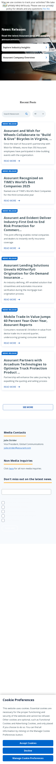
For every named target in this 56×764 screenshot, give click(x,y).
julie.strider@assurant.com (17, 447)
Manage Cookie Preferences (28, 758)
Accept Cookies (28, 743)
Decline (28, 750)
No (48, 8)
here (11, 468)
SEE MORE (28, 407)
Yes (44, 8)
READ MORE (10, 160)
